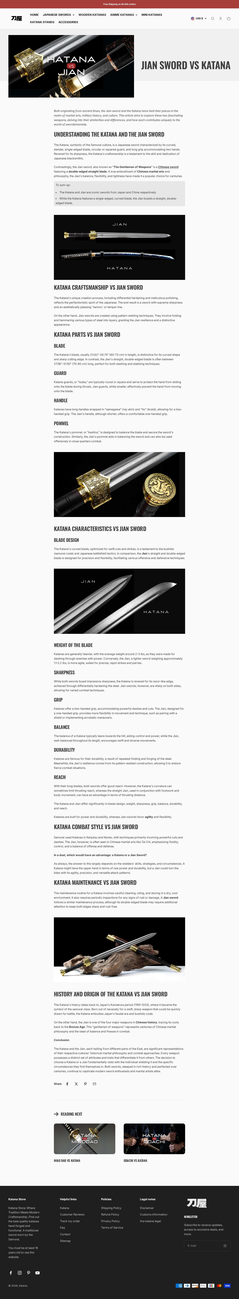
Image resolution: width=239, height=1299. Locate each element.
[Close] (229, 1201)
